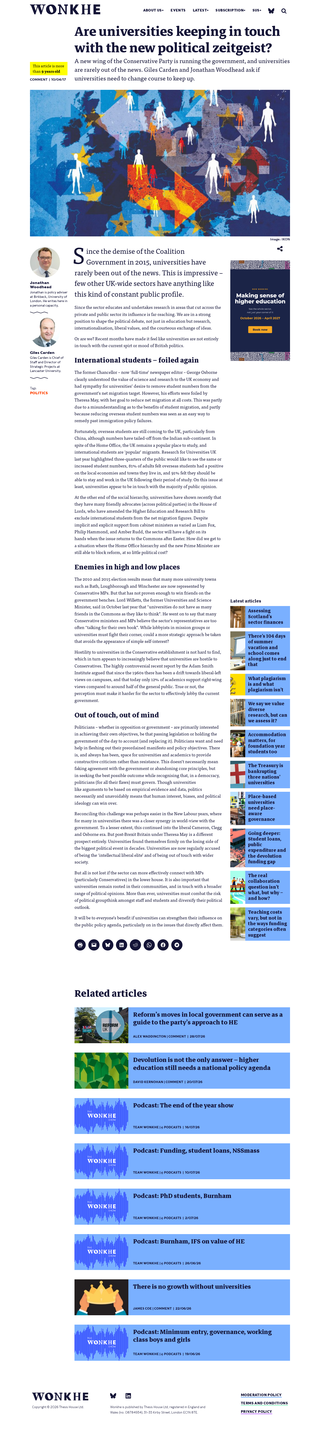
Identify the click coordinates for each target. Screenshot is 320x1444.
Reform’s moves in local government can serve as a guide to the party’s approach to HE (208, 1018)
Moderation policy (261, 1395)
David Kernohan (148, 1082)
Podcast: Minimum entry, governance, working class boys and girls (202, 1336)
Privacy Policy (256, 1412)
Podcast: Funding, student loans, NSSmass (196, 1150)
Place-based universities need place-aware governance (262, 808)
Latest (200, 10)
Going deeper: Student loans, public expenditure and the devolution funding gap (267, 848)
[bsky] (271, 11)
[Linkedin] (126, 1396)
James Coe (142, 1308)
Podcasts (172, 1127)
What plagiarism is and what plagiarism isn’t (267, 684)
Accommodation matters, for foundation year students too (267, 743)
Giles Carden (42, 352)
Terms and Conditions (264, 1403)
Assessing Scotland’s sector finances (265, 616)
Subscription (230, 10)
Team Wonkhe (146, 1127)
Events (178, 10)
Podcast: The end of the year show (183, 1105)
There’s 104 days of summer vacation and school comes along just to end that (267, 650)
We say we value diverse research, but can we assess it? (267, 712)
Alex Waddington (149, 1036)
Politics (39, 393)
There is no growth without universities (192, 1286)
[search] (284, 11)
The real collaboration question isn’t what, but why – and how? (265, 887)
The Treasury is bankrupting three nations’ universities (265, 774)
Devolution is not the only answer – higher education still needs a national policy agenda (202, 1064)
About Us (152, 10)
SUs (256, 10)
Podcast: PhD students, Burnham (182, 1196)
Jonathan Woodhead (41, 284)
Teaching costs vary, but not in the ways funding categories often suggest (267, 923)
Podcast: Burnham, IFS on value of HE (189, 1241)
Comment (39, 79)
